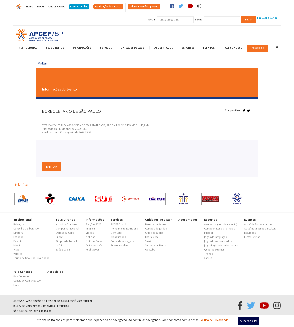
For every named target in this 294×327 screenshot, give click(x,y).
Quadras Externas (214, 249)
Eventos (209, 47)
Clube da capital (154, 232)
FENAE (40, 6)
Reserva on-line (119, 245)
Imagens (90, 228)
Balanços (18, 224)
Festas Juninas (252, 237)
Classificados (118, 237)
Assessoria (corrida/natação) (220, 224)
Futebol (208, 232)
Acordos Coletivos (66, 224)
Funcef (59, 237)
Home (29, 6)
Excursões (250, 232)
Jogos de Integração (215, 237)
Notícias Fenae (94, 241)
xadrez (208, 258)
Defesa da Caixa (65, 232)
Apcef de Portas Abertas (258, 224)
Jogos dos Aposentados (218, 241)
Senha (198, 19)
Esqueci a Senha (267, 18)
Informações (82, 47)
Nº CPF (151, 19)
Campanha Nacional (67, 228)
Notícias (90, 237)
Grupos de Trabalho (67, 241)
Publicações (92, 249)
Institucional (27, 47)
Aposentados (163, 47)
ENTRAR (51, 166)
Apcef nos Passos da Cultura (260, 228)
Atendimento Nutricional (125, 228)
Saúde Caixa (63, 249)
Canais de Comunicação (27, 280)
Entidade (18, 237)
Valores (17, 254)
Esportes (188, 47)
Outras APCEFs (56, 6)
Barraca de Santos (155, 224)
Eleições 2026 (93, 224)
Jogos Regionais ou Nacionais (221, 245)
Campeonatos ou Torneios (219, 228)
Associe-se (258, 47)
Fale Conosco (233, 47)
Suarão (149, 241)
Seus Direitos (55, 47)
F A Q (16, 285)
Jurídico (60, 245)
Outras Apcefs (94, 245)
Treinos (208, 254)
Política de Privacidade (213, 320)
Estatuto (18, 241)
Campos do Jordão (156, 228)
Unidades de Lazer (133, 47)
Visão (16, 249)
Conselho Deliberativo (26, 228)
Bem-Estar (116, 232)
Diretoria (18, 232)
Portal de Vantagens (122, 241)
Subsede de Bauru (155, 245)
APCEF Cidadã (119, 224)
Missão (17, 245)
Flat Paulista (152, 237)
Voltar (42, 63)
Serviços (106, 47)
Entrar (248, 19)
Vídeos (90, 232)
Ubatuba (150, 249)
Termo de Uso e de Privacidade (31, 258)
